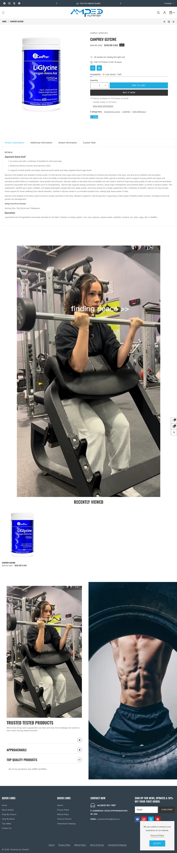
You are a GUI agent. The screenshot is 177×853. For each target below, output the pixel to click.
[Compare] (99, 68)
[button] (120, 3)
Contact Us (6, 828)
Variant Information (67, 142)
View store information (103, 106)
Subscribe (167, 810)
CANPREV (126, 112)
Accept (157, 843)
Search (60, 805)
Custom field (89, 142)
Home (4, 21)
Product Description (14, 142)
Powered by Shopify (19, 849)
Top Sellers (6, 823)
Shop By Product (9, 814)
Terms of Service (64, 819)
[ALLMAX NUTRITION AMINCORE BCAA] (164, 21)
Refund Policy (63, 814)
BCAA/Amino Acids (112, 112)
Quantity (94, 80)
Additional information (41, 142)
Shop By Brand (8, 819)
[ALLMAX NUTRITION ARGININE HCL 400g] (173, 21)
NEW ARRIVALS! (139, 112)
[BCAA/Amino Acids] (169, 21)
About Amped (8, 810)
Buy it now (129, 92)
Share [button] (95, 117)
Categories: (96, 111)
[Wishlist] (92, 68)
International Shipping (66, 823)
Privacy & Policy (157, 835)
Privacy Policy (63, 810)
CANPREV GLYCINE (8, 563)
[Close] (52, 836)
